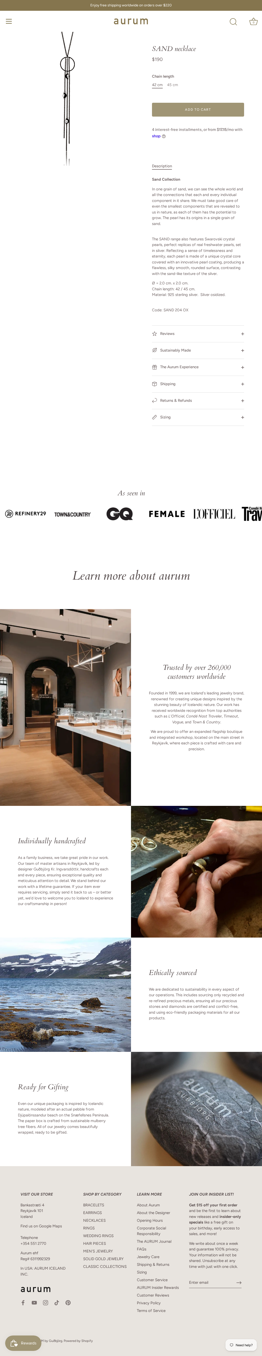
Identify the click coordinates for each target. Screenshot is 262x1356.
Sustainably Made (175, 350)
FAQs (141, 1249)
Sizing (165, 417)
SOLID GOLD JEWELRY (103, 1259)
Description (162, 166)
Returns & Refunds (175, 400)
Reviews (166, 333)
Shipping (167, 384)
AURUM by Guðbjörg (47, 1341)
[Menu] (9, 21)
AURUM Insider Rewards (158, 1287)
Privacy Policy (149, 1303)
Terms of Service (151, 1310)
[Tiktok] (56, 1302)
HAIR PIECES (94, 1243)
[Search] (233, 22)
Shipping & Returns (153, 1264)
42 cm (157, 85)
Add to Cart (198, 109)
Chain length (163, 76)
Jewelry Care (148, 1257)
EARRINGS (92, 1212)
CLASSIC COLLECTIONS (105, 1266)
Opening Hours (150, 1220)
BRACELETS (93, 1205)
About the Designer (153, 1212)
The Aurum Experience (179, 367)
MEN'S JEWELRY (98, 1251)
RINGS (89, 1228)
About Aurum (148, 1205)
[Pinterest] (68, 1302)
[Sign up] (239, 1282)
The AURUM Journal (154, 1241)
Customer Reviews (153, 1295)
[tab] (164, 166)
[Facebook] (23, 1302)
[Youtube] (34, 1302)
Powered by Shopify (78, 1341)
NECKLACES (94, 1220)
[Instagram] (45, 1302)
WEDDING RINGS (98, 1236)
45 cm (172, 85)
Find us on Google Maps (41, 1226)
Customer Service (152, 1280)
